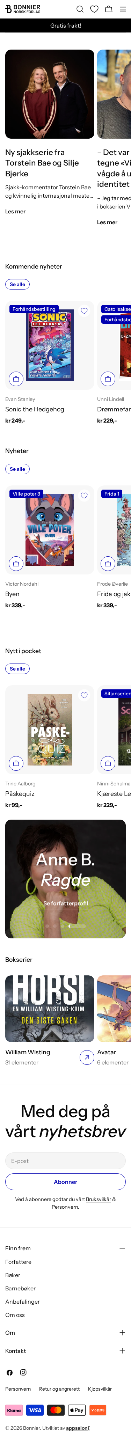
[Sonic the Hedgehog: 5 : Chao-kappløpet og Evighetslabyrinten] (49, 345)
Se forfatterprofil (65, 902)
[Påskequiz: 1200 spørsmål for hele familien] (49, 729)
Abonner (65, 1181)
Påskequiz (20, 793)
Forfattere (18, 1261)
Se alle (17, 284)
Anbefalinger (22, 1301)
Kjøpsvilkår (100, 1389)
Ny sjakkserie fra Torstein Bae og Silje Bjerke (42, 162)
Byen (12, 594)
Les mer (15, 211)
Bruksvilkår (98, 1199)
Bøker (12, 1275)
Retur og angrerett (59, 1389)
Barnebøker (20, 1288)
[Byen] (49, 529)
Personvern (18, 1389)
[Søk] (80, 9)
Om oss (15, 1314)
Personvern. (65, 1207)
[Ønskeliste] (94, 9)
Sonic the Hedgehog (34, 409)
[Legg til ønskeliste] (84, 310)
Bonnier (31, 1428)
